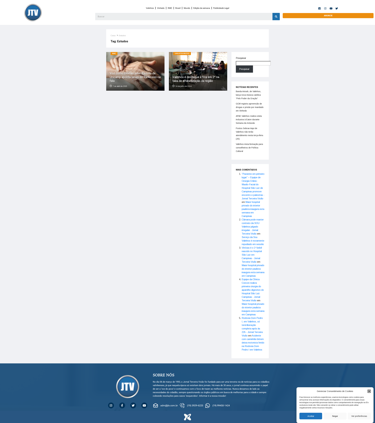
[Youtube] (331, 8)
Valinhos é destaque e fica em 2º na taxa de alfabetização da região (195, 79)
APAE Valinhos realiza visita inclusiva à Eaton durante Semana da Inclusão (249, 119)
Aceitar (310, 416)
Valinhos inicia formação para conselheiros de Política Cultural (249, 147)
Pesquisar (241, 58)
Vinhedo (161, 8)
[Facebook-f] (319, 8)
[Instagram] (325, 8)
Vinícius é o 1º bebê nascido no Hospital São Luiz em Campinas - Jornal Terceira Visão (252, 255)
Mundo (187, 8)
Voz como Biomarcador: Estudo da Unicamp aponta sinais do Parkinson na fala (135, 77)
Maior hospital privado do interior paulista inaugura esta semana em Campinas (253, 209)
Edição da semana (201, 8)
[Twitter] (336, 8)
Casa (113, 35)
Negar (335, 416)
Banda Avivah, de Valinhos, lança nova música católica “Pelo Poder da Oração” (248, 95)
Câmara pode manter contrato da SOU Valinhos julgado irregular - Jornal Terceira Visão (253, 226)
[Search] (276, 16)
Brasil (177, 8)
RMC (170, 8)
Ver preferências (359, 416)
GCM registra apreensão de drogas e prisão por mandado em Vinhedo (250, 107)
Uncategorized (182, 53)
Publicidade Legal (221, 8)
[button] (369, 391)
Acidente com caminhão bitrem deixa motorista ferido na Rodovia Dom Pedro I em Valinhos (253, 342)
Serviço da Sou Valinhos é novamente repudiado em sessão (253, 240)
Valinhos (150, 8)
